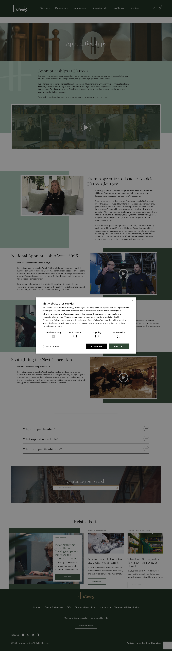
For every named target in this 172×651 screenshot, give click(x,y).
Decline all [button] (96, 346)
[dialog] (86, 325)
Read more (66, 327)
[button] (51, 346)
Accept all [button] (119, 346)
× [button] (132, 300)
